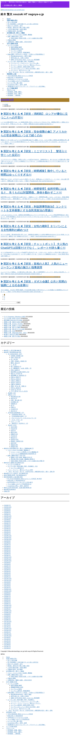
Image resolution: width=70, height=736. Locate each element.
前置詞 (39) (14, 446)
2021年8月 (7, 584)
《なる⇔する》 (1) (16, 420)
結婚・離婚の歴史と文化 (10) (16, 455)
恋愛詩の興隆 (12, 40)
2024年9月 (7, 519)
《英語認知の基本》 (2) (18, 414)
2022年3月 (7, 573)
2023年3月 (7, 552)
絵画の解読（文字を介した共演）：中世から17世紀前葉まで (26, 54)
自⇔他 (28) (14, 359)
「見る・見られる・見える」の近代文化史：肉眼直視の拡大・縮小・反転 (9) (31, 471)
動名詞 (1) (14, 437)
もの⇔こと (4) (15, 421)
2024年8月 (7, 521)
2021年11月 (7, 580)
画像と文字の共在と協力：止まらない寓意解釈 (25, 59)
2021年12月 (7, 578)
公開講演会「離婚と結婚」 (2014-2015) (20, 42)
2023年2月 (7, 553)
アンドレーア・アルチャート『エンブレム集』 (25, 63)
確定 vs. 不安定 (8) (16, 373)
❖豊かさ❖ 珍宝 (9, 331)
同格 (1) (13, 407)
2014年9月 (7, 637)
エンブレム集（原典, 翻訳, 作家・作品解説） (21, 61)
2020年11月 (7, 589)
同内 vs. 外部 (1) (16, 379)
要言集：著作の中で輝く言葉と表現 (18, 27)
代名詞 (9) (14, 428)
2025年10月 (7, 507)
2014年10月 (7, 635)
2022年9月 (7, 562)
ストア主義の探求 (11, 726)
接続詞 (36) (14, 445)
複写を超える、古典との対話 (20, 58)
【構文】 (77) (12, 395)
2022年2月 (7, 575)
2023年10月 (7, 539)
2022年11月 (7, 559)
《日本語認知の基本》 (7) (19, 416)
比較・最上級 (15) (16, 400)
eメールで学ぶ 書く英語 (15, 83)
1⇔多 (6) (13, 364)
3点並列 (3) (14, 409)
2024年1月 (7, 534)
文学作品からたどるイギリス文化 (18, 79)
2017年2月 (7, 625)
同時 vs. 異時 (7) (16, 377)
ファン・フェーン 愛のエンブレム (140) (20, 470)
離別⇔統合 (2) (15, 363)
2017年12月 (7, 621)
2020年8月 (7, 594)
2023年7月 (7, 544)
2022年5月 (7, 569)
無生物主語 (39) (15, 396)
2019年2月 (7, 609)
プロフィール (10, 728)
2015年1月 (7, 632)
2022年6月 (7, 568)
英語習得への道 (11, 712)
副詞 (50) (13, 443)
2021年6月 (7, 585)
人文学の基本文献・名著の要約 (17, 29)
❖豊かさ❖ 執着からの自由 (13, 325)
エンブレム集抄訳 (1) (17, 468)
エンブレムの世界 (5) (14, 464)
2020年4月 (7, 598)
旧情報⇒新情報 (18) (17, 356)
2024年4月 (7, 528)
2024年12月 (7, 516)
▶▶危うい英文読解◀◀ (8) (12, 350)
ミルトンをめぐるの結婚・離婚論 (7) (19, 450)
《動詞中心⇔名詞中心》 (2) (19, 423)
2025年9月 (7, 509)
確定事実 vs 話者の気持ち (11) (20, 372)
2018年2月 (7, 619)
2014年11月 (7, 634)
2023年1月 (7, 555)
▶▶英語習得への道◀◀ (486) (13, 477)
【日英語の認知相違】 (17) (16, 412)
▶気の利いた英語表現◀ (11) (16, 480)
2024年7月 (7, 523)
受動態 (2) (14, 403)
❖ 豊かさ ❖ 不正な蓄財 (11, 334)
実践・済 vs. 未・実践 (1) (18, 386)
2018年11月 (7, 612)
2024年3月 (7, 530)
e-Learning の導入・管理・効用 (17, 84)
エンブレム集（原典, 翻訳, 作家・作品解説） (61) (23, 466)
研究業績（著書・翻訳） (15, 92)
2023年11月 (7, 537)
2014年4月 (7, 641)
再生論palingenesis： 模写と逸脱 (21, 56)
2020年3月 (7, 600)
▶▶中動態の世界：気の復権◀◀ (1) (15, 475)
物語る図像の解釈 (16, 47)
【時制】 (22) (12, 393)
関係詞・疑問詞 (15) (17, 441)
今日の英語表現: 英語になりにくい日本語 (20, 75)
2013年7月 (7, 646)
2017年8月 (7, 623)
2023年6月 (7, 546)
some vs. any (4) (16, 389)
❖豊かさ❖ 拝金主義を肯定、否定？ (15, 332)
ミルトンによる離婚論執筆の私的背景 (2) (23, 453)
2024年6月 (7, 525)
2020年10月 (7, 591)
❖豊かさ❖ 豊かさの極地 (12, 327)
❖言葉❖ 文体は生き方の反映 (13, 320)
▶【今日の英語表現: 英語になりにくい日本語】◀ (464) (25, 478)
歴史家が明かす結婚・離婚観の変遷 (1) (23, 459)
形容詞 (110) (14, 439)
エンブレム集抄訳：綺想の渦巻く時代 (22, 67)
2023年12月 (7, 535)
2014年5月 (7, 639)
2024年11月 (7, 518)
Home (8, 657)
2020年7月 (7, 596)
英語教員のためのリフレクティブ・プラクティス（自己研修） (27, 86)
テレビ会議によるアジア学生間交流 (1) (19, 484)
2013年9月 (7, 643)
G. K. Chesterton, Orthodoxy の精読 (14, 316)
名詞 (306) (14, 427)
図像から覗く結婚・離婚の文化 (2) (21, 457)
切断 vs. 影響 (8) (16, 384)
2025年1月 (7, 514)
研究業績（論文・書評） (15, 93)
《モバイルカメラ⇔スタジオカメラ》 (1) (23, 418)
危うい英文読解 (12, 22)
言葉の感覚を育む (11, 658)
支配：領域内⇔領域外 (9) (19, 361)
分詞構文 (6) (14, 402)
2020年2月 (7, 602)
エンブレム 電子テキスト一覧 (20, 70)
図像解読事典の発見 (17, 49)
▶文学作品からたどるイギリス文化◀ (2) (20, 482)
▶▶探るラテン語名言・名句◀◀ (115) (16, 473)
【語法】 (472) (12, 425)
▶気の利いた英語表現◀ (15, 77)
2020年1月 (7, 603)
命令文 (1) (14, 411)
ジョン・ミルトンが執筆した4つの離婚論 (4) (24, 452)
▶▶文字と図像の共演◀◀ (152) (14, 462)
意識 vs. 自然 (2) (16, 382)
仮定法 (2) (14, 398)
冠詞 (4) (13, 430)
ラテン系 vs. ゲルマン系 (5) (19, 391)
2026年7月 (7, 505)
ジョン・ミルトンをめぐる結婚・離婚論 (20, 34)
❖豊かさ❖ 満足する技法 (12, 322)
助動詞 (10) (14, 434)
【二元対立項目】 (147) (15, 354)
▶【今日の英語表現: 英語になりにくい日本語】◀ (45, 109)
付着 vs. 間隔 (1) (16, 381)
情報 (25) (7, 491)
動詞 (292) (14, 432)
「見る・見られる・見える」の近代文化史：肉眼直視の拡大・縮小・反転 (30, 72)
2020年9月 (7, 593)
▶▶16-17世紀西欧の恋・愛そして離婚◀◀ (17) (19, 448)
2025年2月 (7, 512)
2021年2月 (7, 587)
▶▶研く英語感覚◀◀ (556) (12, 352)
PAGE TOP (67, 712)
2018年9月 (7, 614)
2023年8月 (7, 543)
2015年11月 (7, 630)
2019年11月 (7, 607)
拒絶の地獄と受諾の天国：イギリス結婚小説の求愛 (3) (27, 461)
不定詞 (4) (14, 436)
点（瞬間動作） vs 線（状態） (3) (21, 368)
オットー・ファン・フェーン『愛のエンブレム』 (26, 65)
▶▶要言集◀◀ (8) (10, 489)
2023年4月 (7, 550)
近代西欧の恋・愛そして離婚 (13, 5)
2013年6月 (7, 648)
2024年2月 (7, 532)
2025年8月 (7, 510)
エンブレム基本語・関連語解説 (20, 52)
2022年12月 (7, 557)
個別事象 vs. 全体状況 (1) (18, 375)
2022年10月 (7, 560)
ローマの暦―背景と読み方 (12, 318)
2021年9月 (7, 582)
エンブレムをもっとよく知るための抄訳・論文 (25, 68)
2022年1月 (7, 577)
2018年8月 (7, 616)
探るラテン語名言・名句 (15, 25)
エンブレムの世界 (13, 45)
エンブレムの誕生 (16, 50)
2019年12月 (7, 605)
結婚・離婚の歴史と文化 (15, 36)
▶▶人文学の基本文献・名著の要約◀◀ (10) (17, 487)
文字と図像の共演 (11, 682)
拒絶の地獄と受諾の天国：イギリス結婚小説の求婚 (26, 38)
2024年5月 (7, 527)
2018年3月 (7, 618)
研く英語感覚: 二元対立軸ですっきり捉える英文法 (23, 24)
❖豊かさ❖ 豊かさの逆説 (12, 336)
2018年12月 (7, 610)
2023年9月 (7, 541)
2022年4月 (7, 571)
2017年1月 (7, 627)
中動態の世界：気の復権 (15, 31)
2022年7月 (7, 566)
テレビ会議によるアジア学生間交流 (18, 81)
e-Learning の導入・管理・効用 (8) (18, 486)
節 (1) (12, 405)
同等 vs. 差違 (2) (16, 388)
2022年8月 (7, 564)
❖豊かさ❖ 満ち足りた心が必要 (14, 329)
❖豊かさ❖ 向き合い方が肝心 (13, 324)
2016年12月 (7, 628)
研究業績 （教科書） (14, 95)
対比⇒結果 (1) (15, 370)
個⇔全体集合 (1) (16, 366)
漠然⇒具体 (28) (15, 357)
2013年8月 (7, 644)
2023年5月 (7, 548)
